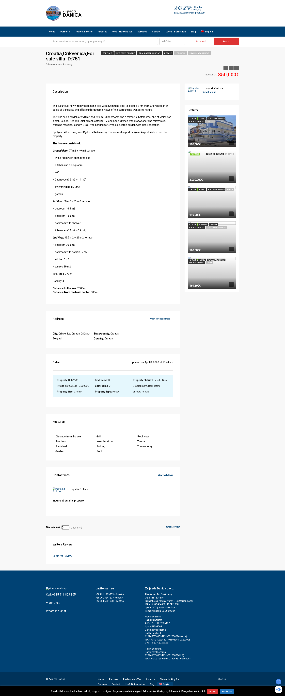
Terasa (141, 441)
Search (226, 41)
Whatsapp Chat (56, 611)
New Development (125, 53)
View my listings (165, 475)
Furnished (61, 446)
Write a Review (173, 527)
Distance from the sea (68, 436)
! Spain (230, 189)
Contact (156, 31)
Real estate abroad (149, 53)
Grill (98, 436)
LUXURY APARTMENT (199, 53)
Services (142, 31)
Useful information (175, 31)
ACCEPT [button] (212, 691)
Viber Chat (53, 602)
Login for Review (62, 555)
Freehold (203, 225)
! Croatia (180, 53)
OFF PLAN (213, 225)
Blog (193, 31)
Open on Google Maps (160, 319)
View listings (209, 92)
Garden (59, 451)
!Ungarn (229, 154)
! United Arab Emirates (216, 227)
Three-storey (144, 446)
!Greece (210, 121)
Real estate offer (84, 31)
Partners (65, 31)
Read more (227, 691)
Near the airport (105, 441)
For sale (107, 53)
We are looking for (122, 31)
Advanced (200, 41)
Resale (168, 53)
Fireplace (60, 441)
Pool (99, 451)
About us (102, 31)
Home (52, 31)
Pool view (143, 436)
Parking (100, 446)
